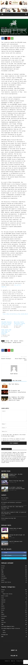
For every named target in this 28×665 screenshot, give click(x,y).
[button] (2, 14)
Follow (24, 555)
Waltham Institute (17, 342)
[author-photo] (14, 371)
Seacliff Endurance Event (15, 541)
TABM (2, 624)
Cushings (7, 340)
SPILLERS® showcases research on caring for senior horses (6, 323)
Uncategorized (4, 634)
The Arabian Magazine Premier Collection (10, 628)
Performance (4, 616)
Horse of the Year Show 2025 (16, 480)
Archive (3, 589)
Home (2, 17)
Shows (2, 620)
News (6, 27)
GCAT (2, 604)
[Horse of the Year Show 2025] (4, 482)
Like (25, 552)
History (3, 608)
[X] (5, 38)
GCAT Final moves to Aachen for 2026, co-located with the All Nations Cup (13, 513)
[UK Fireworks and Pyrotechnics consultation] (4, 392)
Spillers (21, 340)
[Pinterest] (9, 38)
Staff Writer (5, 33)
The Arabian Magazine (6, 342)
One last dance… (14, 384)
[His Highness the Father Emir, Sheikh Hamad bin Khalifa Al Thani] (4, 398)
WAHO (2, 636)
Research (16, 340)
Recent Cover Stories (7, 593)
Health (5, 17)
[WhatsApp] (12, 38)
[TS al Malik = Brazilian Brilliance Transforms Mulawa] (4, 489)
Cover (2, 591)
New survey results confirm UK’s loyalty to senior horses (19, 323)
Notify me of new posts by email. (11, 440)
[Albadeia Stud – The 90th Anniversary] (4, 476)
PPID (12, 340)
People (2, 614)
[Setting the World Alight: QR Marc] (4, 536)
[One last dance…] (4, 385)
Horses (2, 610)
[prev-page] (2, 404)
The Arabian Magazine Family (7, 626)
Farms (2, 597)
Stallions (3, 622)
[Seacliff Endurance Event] (4, 543)
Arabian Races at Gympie (15, 528)
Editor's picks (4, 595)
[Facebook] (2, 38)
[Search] (26, 14)
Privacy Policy (20, 660)
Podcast (3, 618)
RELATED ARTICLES (6, 380)
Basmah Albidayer (6, 358)
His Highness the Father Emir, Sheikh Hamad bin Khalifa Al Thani (16, 398)
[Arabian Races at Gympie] (4, 530)
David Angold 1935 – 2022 (21, 359)
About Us (13, 660)
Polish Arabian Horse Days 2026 (8, 518)
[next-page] (4, 404)
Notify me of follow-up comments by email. (14, 438)
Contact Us (7, 660)
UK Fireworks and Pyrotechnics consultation (11, 502)
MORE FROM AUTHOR (17, 380)
